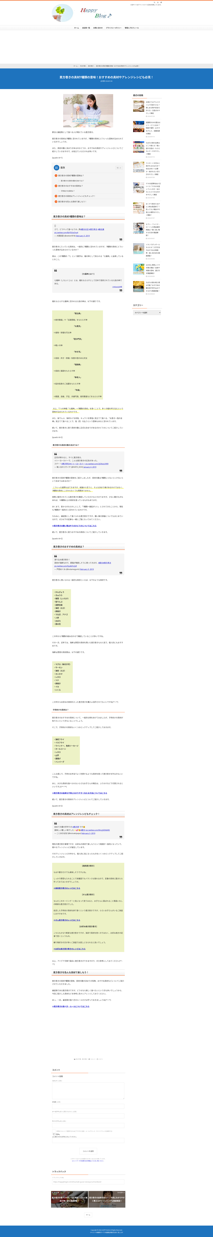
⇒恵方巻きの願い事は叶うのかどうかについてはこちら (74, 526)
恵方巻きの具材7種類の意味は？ (71, 175)
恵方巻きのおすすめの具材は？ (70, 186)
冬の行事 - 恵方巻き (81, 1059)
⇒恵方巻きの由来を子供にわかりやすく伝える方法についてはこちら (79, 793)
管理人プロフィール (132, 28)
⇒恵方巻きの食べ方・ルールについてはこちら (70, 1006)
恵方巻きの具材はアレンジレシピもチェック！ (77, 196)
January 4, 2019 (90, 467)
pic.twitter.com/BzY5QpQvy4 (66, 232)
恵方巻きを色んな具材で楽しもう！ (72, 201)
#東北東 (101, 229)
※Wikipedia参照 (117, 287)
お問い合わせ (98, 28)
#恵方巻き (93, 229)
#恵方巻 (76, 827)
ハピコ (101, 1059)
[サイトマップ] (158, 2)
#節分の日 (84, 229)
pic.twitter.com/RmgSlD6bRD (98, 830)
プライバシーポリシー (113, 28)
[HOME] (161, 2)
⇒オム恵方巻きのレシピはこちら (67, 920)
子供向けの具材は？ (68, 191)
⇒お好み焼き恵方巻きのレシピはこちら (70, 949)
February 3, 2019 (83, 236)
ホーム (76, 28)
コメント (93, 1059)
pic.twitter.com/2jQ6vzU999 (96, 464)
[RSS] (154, 2)
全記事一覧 (86, 28)
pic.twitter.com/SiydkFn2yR (65, 566)
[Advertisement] (106, 47)
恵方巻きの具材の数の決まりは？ (72, 181)
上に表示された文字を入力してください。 (64, 1137)
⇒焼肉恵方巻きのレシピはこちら (67, 888)
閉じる (119, 168)
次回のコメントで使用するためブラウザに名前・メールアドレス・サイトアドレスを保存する (84, 1131)
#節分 (100, 563)
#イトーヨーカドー (77, 464)
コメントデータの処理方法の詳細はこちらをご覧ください (88, 1161)
